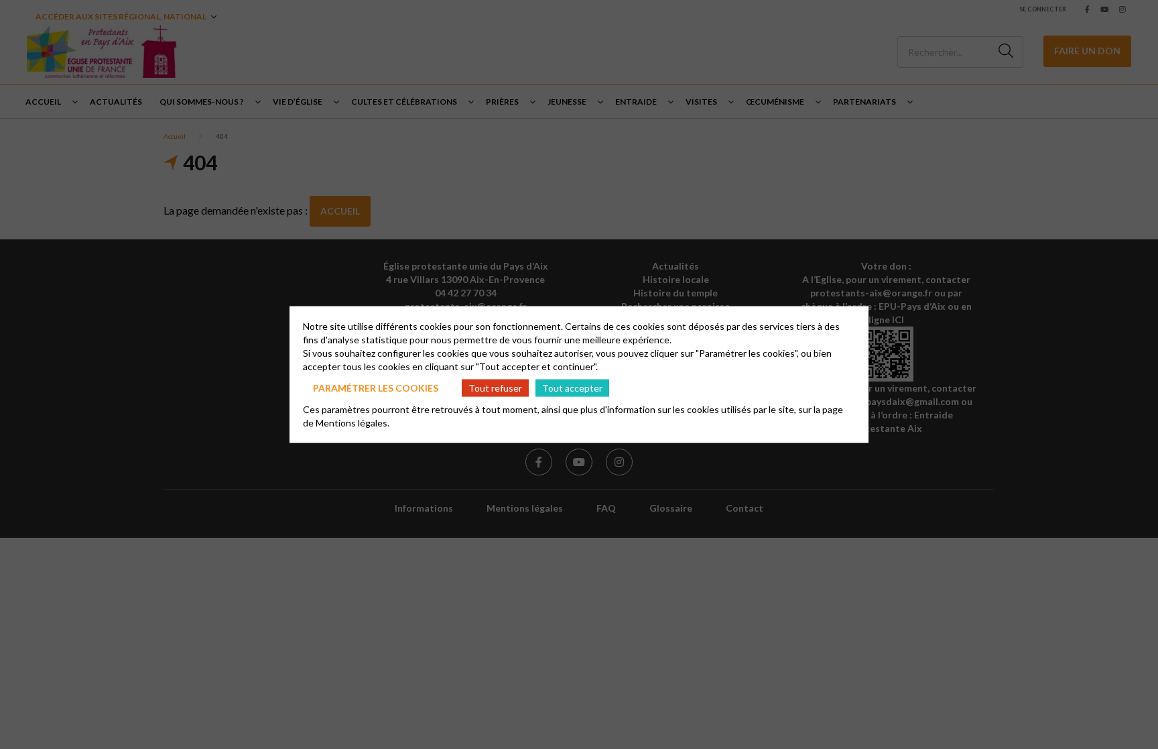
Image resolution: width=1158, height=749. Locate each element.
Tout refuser (495, 387)
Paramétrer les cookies (375, 387)
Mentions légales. (352, 422)
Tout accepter (572, 387)
